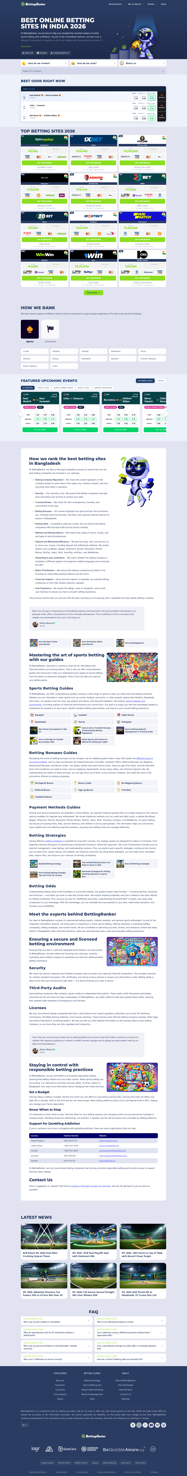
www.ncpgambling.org (109, 1146)
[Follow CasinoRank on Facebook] (132, 1425)
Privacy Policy (82, 1472)
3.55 (85, 419)
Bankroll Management (92, 1394)
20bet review (44, 244)
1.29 (37, 415)
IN (24, 1425)
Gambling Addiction (37, 1472)
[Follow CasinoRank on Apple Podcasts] (163, 1425)
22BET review (142, 205)
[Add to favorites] (24, 94)
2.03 (77, 419)
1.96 (77, 415)
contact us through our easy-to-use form (91, 1186)
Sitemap (126, 1398)
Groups (161, 381)
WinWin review (44, 282)
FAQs (92, 1398)
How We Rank (125, 1389)
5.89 (126, 419)
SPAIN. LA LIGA (43, 388)
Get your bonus (44, 163)
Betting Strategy (92, 1380)
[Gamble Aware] (124, 1449)
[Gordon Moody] (89, 1449)
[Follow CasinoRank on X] (145, 1425)
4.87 (158, 419)
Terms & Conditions (132, 1472)
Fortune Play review (142, 167)
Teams (60, 1398)
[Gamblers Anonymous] (49, 1449)
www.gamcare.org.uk (108, 1141)
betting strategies (54, 841)
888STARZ (28, 419)
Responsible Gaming (106, 1472)
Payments (60, 1385)
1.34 (37, 419)
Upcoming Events (145, 381)
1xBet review (93, 167)
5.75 (45, 415)
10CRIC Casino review (142, 282)
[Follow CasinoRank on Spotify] (157, 1425)
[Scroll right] (165, 413)
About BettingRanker (126, 1380)
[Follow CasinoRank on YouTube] (151, 1425)
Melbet (28, 423)
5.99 (45, 419)
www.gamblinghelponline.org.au (113, 1156)
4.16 (93, 419)
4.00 (93, 415)
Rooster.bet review (93, 205)
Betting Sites (115, 4)
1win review (93, 282)
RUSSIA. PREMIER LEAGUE (63, 388)
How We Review (125, 1385)
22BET (28, 415)
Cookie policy (61, 1472)
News (163, 4)
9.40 (52, 415)
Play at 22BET (40, 430)
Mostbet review (93, 244)
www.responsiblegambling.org (112, 1151)
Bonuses (60, 1380)
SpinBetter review (44, 167)
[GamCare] (67, 1449)
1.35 (118, 419)
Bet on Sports (134, 4)
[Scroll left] (21, 413)
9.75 (52, 419)
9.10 (133, 415)
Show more (92, 292)
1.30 (118, 415)
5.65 (126, 415)
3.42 (85, 415)
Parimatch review (142, 244)
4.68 (158, 415)
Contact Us (125, 1394)
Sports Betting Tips (92, 1385)
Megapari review (44, 205)
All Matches (28, 388)
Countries (60, 1389)
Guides (151, 4)
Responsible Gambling (92, 1389)
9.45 (133, 419)
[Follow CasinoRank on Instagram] (139, 1425)
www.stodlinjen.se (107, 1161)
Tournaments (60, 1394)
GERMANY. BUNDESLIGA (103, 388)
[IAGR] (36, 1449)
